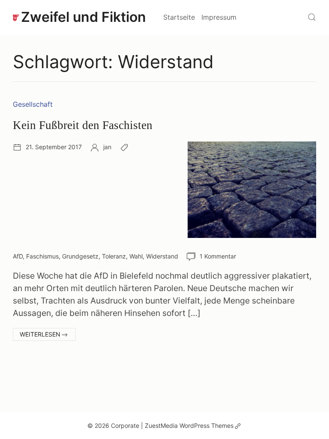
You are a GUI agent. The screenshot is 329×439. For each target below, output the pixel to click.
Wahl (136, 256)
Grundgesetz (80, 256)
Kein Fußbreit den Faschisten (83, 125)
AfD (18, 256)
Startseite (179, 17)
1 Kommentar (218, 256)
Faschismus (42, 256)
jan (107, 146)
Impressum (218, 17)
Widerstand (162, 256)
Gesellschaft (33, 104)
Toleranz (114, 256)
